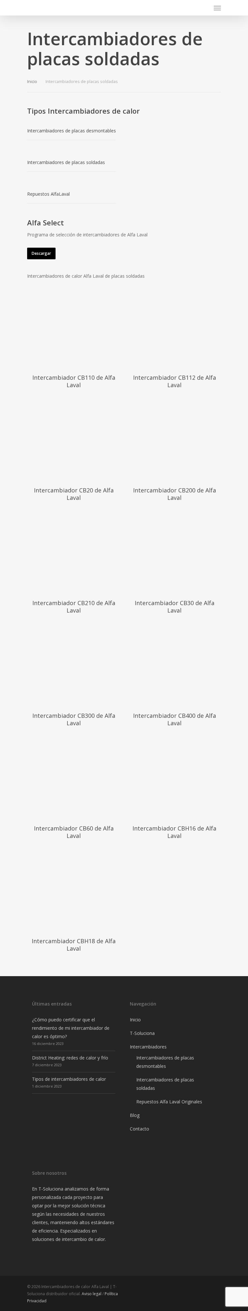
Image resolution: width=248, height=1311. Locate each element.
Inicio (32, 81)
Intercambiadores (148, 1047)
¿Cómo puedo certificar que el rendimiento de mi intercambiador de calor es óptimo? (70, 1028)
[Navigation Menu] (217, 8)
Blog (135, 1115)
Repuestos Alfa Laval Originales (169, 1102)
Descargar (41, 253)
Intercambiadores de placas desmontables (165, 1062)
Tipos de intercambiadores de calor (69, 1079)
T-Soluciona (142, 1033)
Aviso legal (91, 1293)
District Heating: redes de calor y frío (70, 1058)
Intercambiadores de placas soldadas (165, 1084)
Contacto (139, 1129)
